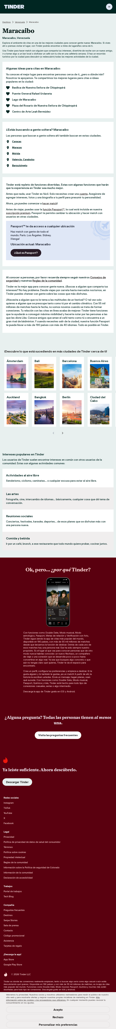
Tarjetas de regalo (13, 945)
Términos (8, 847)
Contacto (8, 930)
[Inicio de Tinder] (14, 7)
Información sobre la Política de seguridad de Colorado (32, 867)
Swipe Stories (11, 920)
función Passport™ (53, 209)
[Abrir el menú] (109, 7)
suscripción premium (18, 213)
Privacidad (9, 836)
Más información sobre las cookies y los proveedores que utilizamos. (53, 999)
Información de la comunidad (18, 872)
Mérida (16, 153)
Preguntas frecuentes (14, 910)
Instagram (9, 802)
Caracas (16, 141)
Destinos (6, 22)
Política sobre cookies (15, 852)
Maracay (17, 147)
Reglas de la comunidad (47, 280)
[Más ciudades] (62, 433)
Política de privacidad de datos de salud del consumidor (32, 842)
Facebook (9, 823)
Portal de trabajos (13, 891)
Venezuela (20, 22)
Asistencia (9, 940)
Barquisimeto (19, 165)
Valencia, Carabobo (23, 159)
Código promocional (14, 935)
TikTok (7, 807)
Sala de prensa (11, 925)
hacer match (49, 203)
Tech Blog (9, 896)
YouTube (8, 813)
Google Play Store (13, 964)
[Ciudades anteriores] (53, 433)
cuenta (83, 193)
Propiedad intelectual (14, 857)
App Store (9, 959)
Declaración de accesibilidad (18, 877)
